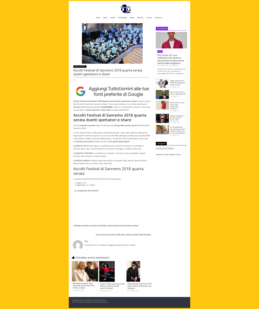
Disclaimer (172, 155)
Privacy (178, 155)
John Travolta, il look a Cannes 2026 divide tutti (178, 93)
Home (98, 18)
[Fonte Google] (112, 91)
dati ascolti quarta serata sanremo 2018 (126, 77)
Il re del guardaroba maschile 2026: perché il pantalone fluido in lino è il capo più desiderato (178, 130)
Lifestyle (158, 18)
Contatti (165, 155)
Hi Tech (149, 18)
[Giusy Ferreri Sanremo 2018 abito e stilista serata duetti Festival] (107, 262)
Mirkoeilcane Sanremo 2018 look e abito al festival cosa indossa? (139, 286)
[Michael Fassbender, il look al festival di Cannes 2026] (162, 115)
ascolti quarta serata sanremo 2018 (103, 77)
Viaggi (112, 18)
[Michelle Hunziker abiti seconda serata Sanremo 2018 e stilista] (85, 262)
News (105, 18)
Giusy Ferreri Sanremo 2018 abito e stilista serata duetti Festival (112, 286)
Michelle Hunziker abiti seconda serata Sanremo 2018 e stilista (83, 285)
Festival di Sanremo (79, 66)
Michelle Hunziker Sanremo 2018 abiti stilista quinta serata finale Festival (105, 225)
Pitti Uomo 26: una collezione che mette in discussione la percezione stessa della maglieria (170, 59)
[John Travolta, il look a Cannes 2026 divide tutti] (162, 91)
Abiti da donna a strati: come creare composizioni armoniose (177, 106)
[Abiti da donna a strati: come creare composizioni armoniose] (162, 102)
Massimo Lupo (175, 65)
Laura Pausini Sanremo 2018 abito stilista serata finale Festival (124, 234)
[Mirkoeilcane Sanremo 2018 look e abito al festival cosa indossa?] (133, 262)
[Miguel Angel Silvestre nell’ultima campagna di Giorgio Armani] (162, 80)
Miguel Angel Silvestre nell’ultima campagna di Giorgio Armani (177, 83)
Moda (132, 18)
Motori (140, 18)
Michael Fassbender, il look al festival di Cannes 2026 (177, 118)
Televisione (122, 18)
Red (89, 77)
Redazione (159, 155)
